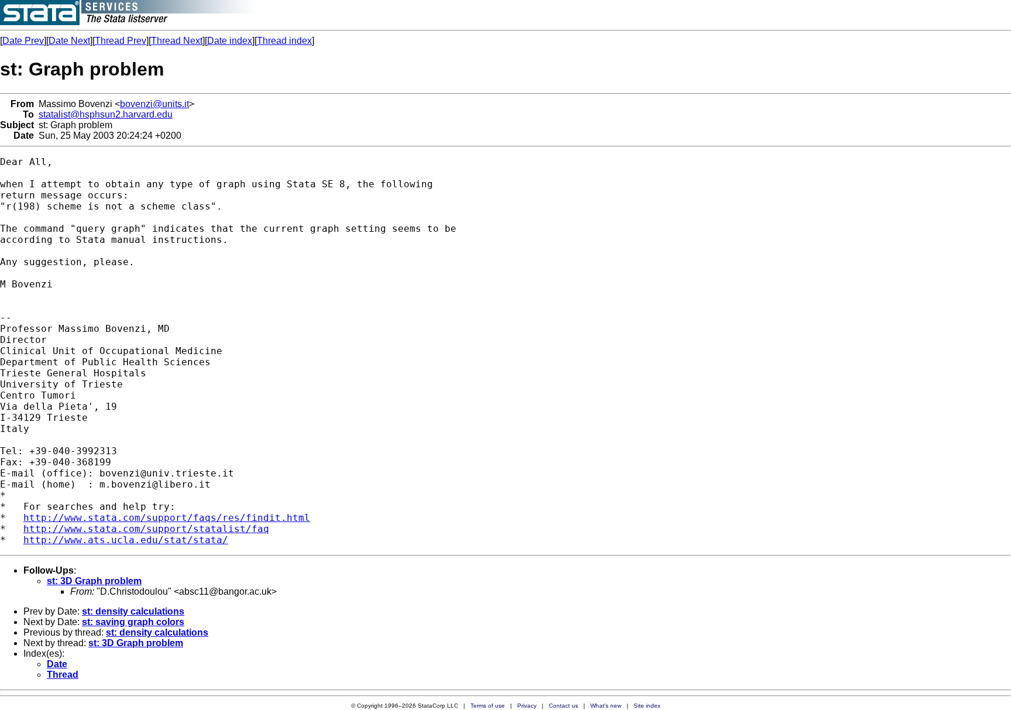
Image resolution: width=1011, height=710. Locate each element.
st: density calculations (133, 611)
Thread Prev (120, 41)
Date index (229, 41)
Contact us (563, 705)
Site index (647, 705)
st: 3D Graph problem (94, 581)
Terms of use (487, 705)
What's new (605, 705)
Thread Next (176, 41)
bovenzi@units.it (154, 104)
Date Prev (23, 41)
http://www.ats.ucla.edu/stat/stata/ (125, 540)
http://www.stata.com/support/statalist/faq (146, 528)
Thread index (284, 41)
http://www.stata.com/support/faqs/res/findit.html (166, 517)
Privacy (527, 705)
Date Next (69, 41)
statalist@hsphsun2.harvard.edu (106, 114)
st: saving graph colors (133, 622)
